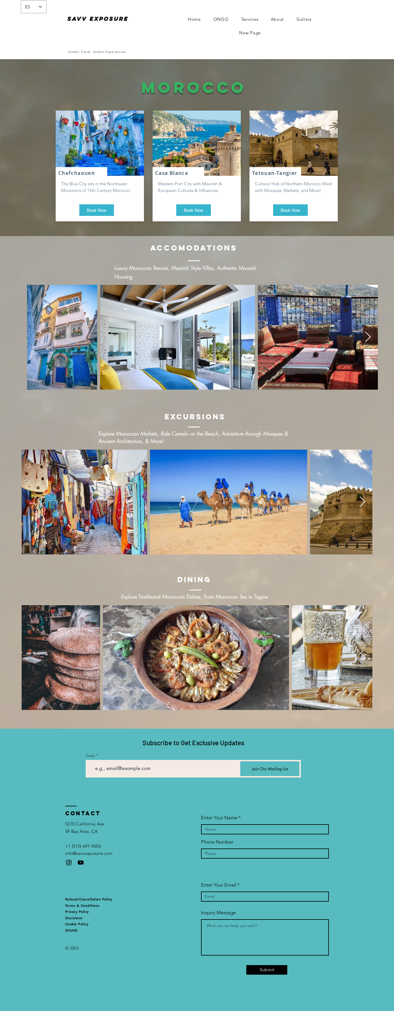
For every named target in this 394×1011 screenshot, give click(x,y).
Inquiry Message (218, 912)
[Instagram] (68, 862)
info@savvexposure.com (88, 853)
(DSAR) (71, 930)
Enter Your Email (218, 885)
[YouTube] (80, 862)
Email (90, 756)
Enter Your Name (219, 817)
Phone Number (217, 842)
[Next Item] (368, 337)
